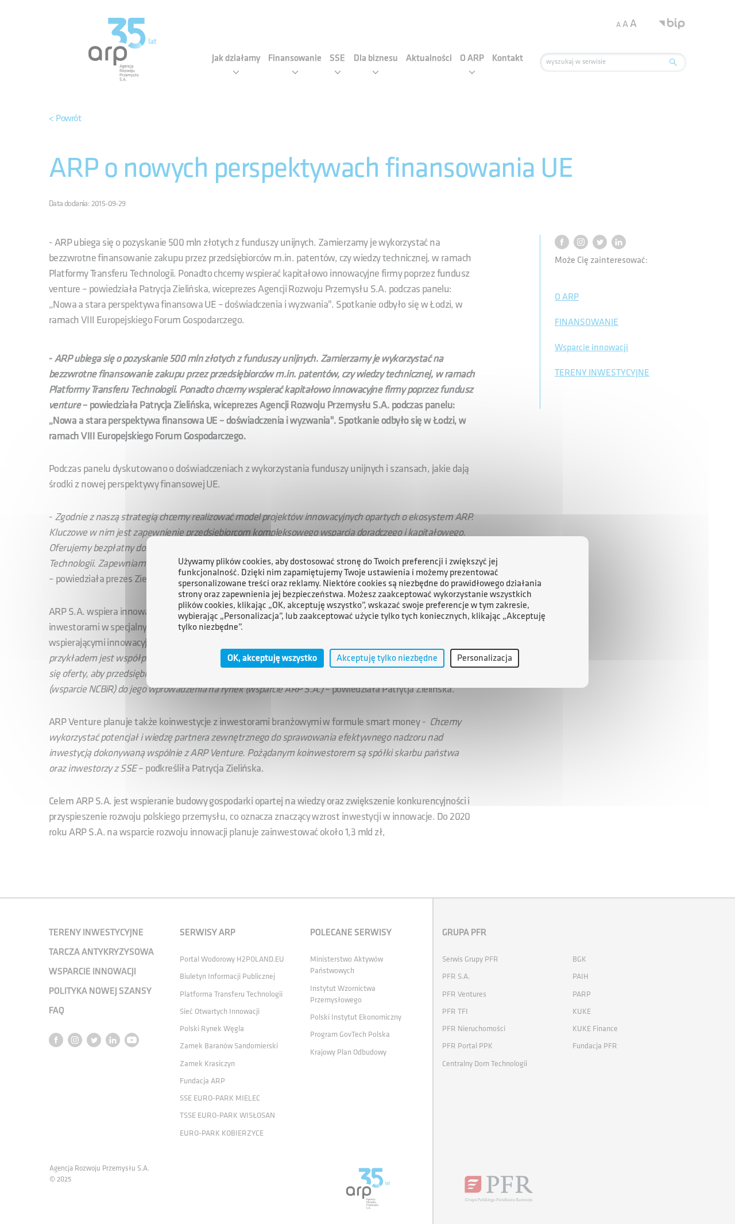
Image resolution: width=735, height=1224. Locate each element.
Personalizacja (484, 658)
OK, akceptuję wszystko (272, 658)
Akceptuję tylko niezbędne (387, 658)
